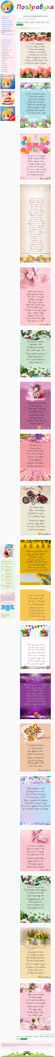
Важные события (6, 42)
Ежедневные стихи (7, 50)
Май (6, 608)
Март (12, 607)
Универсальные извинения (6, 17)
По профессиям (6, 55)
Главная (19, 18)
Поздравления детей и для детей (7, 58)
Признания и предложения (5, 52)
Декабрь (12, 605)
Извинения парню (6, 26)
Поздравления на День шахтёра (8, 567)
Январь (3, 607)
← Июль (5, 603)
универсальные (20, 22)
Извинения (5, 69)
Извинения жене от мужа (7, 31)
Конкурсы (4, 65)
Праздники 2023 (5, 614)
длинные (30, 28)
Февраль (8, 607)
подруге (27, 22)
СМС (3, 61)
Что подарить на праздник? (5, 616)
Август (7, 592)
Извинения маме (6, 28)
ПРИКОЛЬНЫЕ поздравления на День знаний (8, 570)
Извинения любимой (7, 24)
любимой (38, 22)
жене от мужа (20, 24)
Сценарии (4, 71)
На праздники (5, 46)
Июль (13, 608)
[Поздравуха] (7, 7)
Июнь (9, 608)
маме (47, 22)
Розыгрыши (5, 67)
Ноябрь (7, 605)
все (17, 28)
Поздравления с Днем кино (9, 564)
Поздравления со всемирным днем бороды (8, 577)
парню (43, 22)
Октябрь (3, 605)
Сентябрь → (10, 603)
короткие (37, 28)
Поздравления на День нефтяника (8, 583)
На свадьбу (5, 48)
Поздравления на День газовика (8, 580)
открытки (24, 28)
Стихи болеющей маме (8, 34)
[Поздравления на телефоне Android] (7, 551)
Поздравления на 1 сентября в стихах (9, 574)
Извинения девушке (7, 22)
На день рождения (6, 40)
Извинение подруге (7, 20)
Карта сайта (15, 1049)
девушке (32, 22)
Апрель (2, 608)
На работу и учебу (6, 44)
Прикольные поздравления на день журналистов (9, 586)
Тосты (3, 63)
